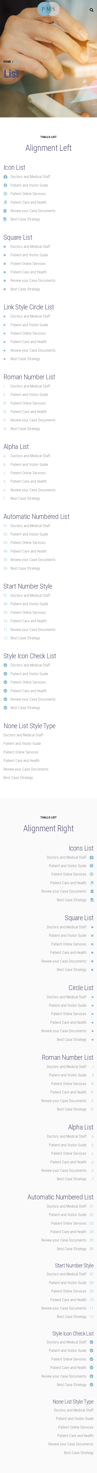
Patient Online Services (28, 333)
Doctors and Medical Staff (30, 316)
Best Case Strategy (25, 359)
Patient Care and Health (29, 342)
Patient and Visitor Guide (29, 325)
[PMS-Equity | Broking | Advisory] (48, 10)
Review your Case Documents (33, 350)
